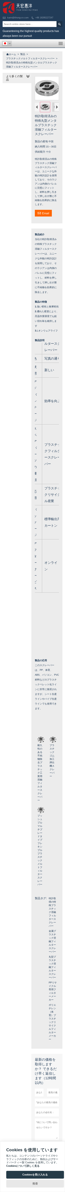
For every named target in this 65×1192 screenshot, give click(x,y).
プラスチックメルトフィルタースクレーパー (30, 58)
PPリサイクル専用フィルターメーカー (53, 991)
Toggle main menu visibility (60, 43)
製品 (22, 54)
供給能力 (40, 151)
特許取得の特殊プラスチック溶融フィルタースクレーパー (52, 912)
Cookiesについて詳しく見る (23, 1165)
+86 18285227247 (44, 17)
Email (43, 213)
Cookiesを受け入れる (35, 1174)
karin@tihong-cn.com (18, 17)
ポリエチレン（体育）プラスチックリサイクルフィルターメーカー (52, 1022)
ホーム (11, 54)
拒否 (35, 1183)
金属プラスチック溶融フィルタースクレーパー (52, 941)
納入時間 (40, 146)
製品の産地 (42, 141)
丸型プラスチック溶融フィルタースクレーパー (52, 967)
